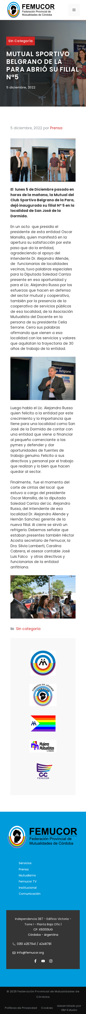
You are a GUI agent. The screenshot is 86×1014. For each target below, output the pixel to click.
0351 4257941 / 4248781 (34, 944)
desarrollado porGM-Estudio (69, 1008)
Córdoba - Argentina (43, 935)
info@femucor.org (30, 953)
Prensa (24, 869)
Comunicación (29, 894)
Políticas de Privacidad (21, 1008)
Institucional (28, 888)
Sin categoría (20, 41)
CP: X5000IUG (43, 929)
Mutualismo (27, 875)
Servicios (25, 863)
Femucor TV (28, 881)
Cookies (47, 1008)
